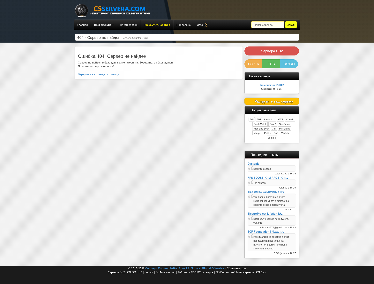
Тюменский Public (271, 85)
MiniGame (284, 128)
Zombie (272, 137)
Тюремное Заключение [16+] (267, 192)
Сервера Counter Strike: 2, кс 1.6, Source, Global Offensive (184, 268)
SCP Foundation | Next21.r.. (266, 231)
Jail (274, 128)
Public (267, 133)
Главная (82, 25)
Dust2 (273, 124)
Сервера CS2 (272, 50)
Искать (291, 25)
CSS (271, 63)
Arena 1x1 (269, 119)
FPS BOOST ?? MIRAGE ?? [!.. (268, 178)
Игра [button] (200, 25)
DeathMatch (260, 124)
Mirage (257, 133)
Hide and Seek (261, 128)
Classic (290, 119)
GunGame (284, 124)
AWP (280, 119)
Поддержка (183, 25)
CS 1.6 (253, 63)
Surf (276, 133)
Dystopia (253, 163)
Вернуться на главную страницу (98, 74)
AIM (259, 119)
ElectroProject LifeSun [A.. (265, 213)
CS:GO (289, 63)
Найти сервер (129, 25)
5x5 (252, 119)
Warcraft (285, 133)
